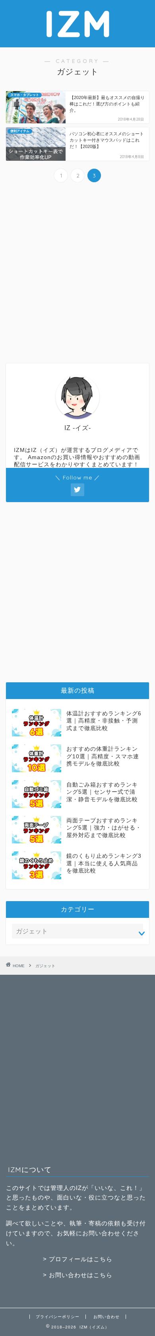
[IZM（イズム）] (77, 41)
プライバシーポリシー (57, 1317)
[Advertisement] (77, 273)
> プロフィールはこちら (77, 1259)
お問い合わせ (106, 1317)
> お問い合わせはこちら (77, 1275)
